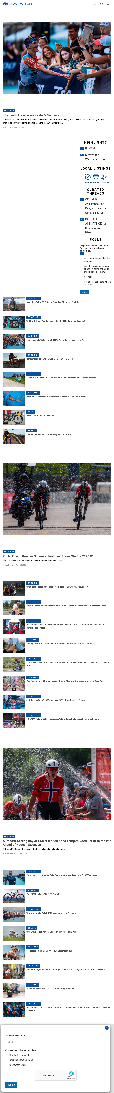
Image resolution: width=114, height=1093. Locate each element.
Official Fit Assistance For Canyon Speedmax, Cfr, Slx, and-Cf (96, 206)
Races (95, 182)
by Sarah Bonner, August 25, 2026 (13, 127)
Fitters (104, 182)
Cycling (32, 355)
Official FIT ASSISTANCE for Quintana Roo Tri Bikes (95, 225)
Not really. (89, 277)
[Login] (101, 4)
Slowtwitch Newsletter (20, 1055)
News (31, 412)
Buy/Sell (90, 148)
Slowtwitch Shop (17, 1065)
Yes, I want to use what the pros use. (97, 259)
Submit (11, 1084)
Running (32, 336)
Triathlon (34, 298)
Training (33, 640)
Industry (33, 966)
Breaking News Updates (21, 1060)
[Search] (95, 4)
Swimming (33, 393)
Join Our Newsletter (16, 1035)
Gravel (32, 430)
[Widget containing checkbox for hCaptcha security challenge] (56, 1075)
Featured (9, 111)
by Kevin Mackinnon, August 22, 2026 (15, 565)
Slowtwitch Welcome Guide (95, 157)
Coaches (87, 182)
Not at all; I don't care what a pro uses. (97, 283)
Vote (84, 292)
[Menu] (108, 4)
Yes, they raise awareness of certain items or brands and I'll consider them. (96, 269)
